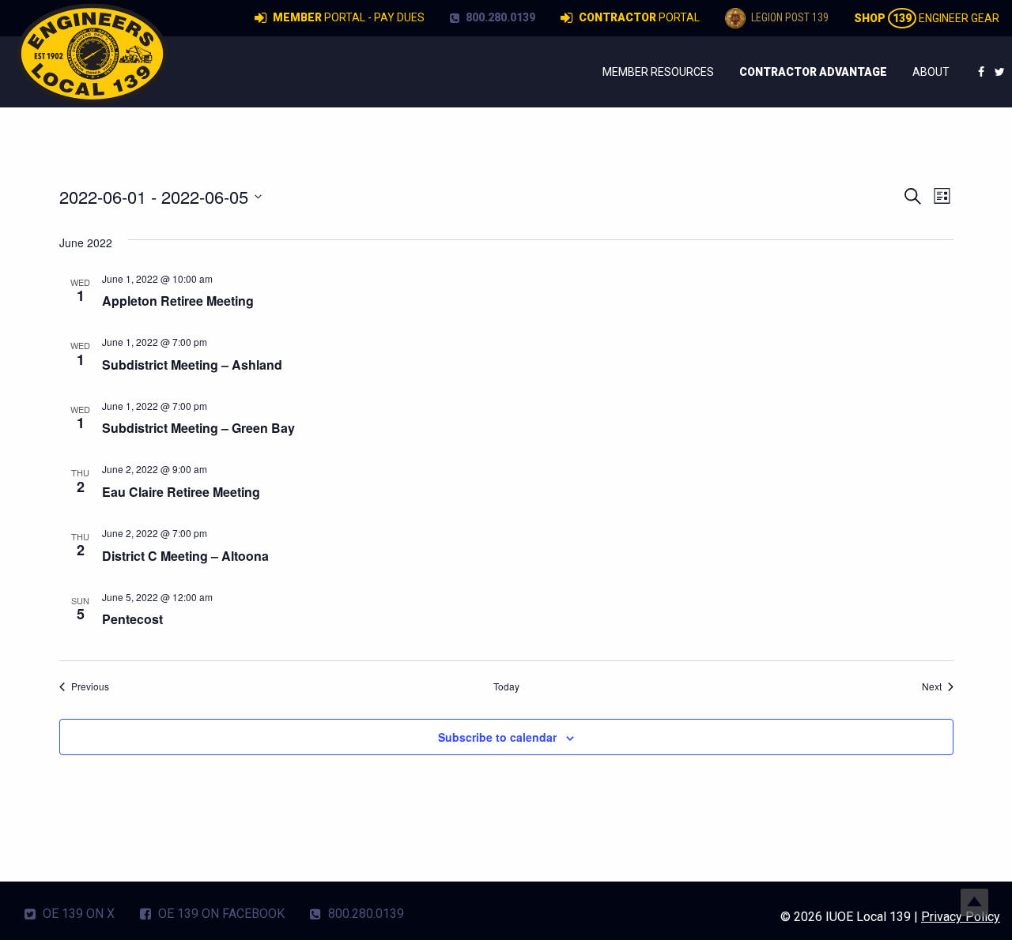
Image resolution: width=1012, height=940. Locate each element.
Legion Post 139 (789, 17)
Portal (639, 17)
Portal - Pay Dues (349, 17)
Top (974, 902)
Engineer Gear (926, 18)
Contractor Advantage (813, 72)
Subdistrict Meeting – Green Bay (198, 428)
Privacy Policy (960, 916)
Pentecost (132, 619)
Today (506, 686)
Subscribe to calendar (497, 737)
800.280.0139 (499, 17)
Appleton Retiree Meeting (178, 300)
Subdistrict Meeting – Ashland (192, 364)
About (931, 72)
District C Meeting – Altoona (185, 556)
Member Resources (658, 72)
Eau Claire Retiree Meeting (181, 492)
